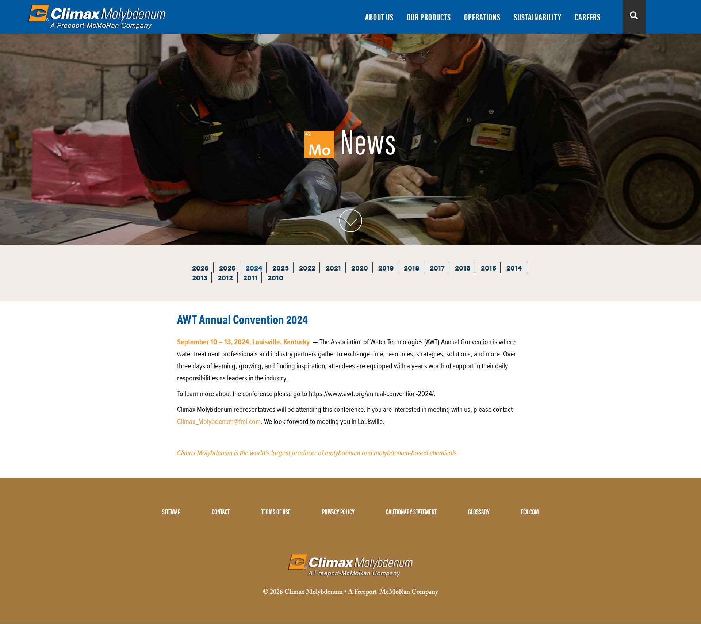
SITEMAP (171, 511)
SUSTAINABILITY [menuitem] (538, 16)
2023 (280, 267)
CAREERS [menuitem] (588, 16)
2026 (200, 267)
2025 (227, 267)
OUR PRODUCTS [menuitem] (429, 16)
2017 (437, 267)
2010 (275, 277)
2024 (254, 267)
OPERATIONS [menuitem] (482, 16)
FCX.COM (530, 511)
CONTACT (221, 511)
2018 (412, 267)
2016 (463, 267)
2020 (359, 267)
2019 (386, 267)
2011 (250, 277)
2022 (307, 267)
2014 (514, 267)
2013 (199, 277)
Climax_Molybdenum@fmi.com (219, 422)
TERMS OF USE (276, 511)
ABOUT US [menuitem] (379, 16)
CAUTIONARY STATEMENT (411, 511)
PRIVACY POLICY (338, 511)
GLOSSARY (479, 511)
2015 (488, 267)
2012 (225, 277)
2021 (333, 267)
